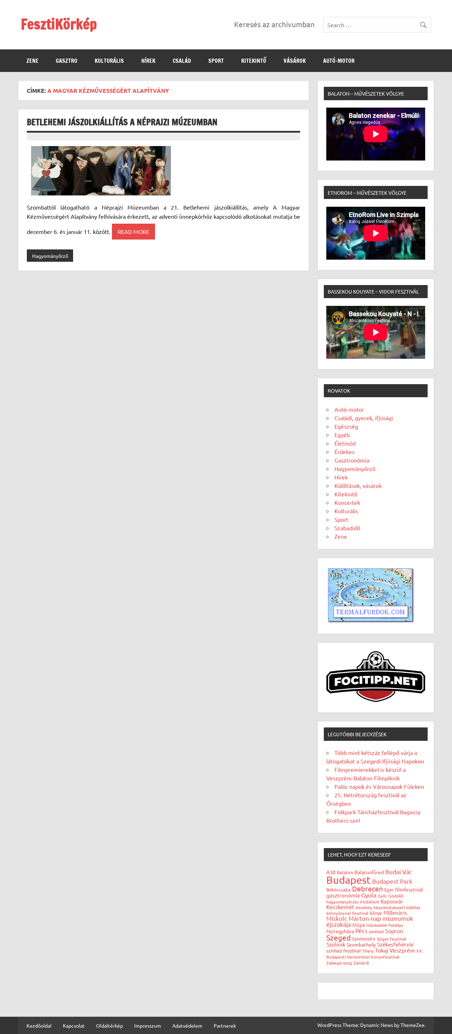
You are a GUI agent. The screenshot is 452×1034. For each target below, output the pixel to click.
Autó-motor (339, 61)
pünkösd (376, 931)
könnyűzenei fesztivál (347, 913)
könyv (376, 913)
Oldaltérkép (109, 1025)
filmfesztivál (409, 889)
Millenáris (395, 912)
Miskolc (336, 918)
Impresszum (147, 1025)
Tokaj (381, 950)
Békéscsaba (338, 890)
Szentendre (363, 939)
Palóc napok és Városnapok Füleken (379, 786)
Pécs (361, 930)
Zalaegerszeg (339, 963)
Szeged (338, 937)
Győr (382, 896)
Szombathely (361, 944)
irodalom (369, 902)
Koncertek (347, 502)
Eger (389, 890)
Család (182, 61)
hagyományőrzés (342, 902)
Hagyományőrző (50, 256)
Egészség (346, 426)
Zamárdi (361, 963)
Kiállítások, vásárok (358, 485)
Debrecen (367, 888)
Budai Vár (398, 871)
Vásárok (295, 61)
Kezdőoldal (39, 1025)
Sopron (394, 930)
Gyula (368, 895)
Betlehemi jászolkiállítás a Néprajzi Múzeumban (122, 122)
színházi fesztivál (343, 951)
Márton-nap (365, 918)
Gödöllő (395, 896)
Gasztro (66, 61)
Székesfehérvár (395, 944)
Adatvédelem (187, 1025)
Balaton (345, 872)
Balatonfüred (369, 872)
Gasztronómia (351, 460)
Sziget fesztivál (391, 939)
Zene (32, 61)
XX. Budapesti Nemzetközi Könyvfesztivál (374, 954)
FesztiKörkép (59, 24)
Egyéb (342, 434)
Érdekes (344, 451)
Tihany (368, 951)
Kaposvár (392, 901)
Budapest (348, 880)
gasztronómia (343, 895)
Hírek (148, 61)
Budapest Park (392, 881)
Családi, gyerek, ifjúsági (363, 417)
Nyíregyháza (340, 931)
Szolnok (335, 944)
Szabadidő (347, 527)
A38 (330, 872)
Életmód (345, 443)
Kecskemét (340, 906)
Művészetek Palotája (384, 925)
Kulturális (109, 61)
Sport (216, 61)
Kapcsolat (74, 1025)
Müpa (358, 924)
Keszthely (364, 907)
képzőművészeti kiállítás (397, 907)
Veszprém (402, 950)
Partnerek (225, 1025)
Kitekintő (253, 61)
